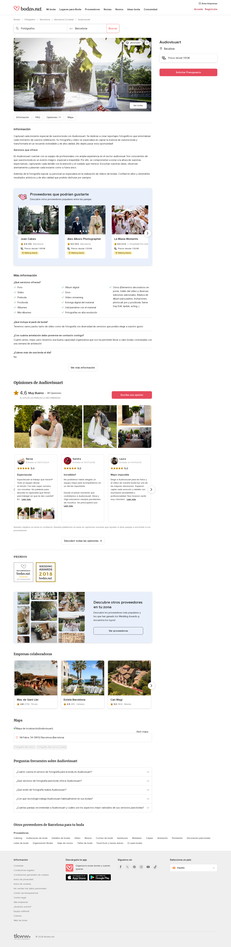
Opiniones (54, 117)
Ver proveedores (118, 630)
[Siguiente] (147, 233)
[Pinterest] (134, 867)
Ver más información (83, 367)
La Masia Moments (126, 239)
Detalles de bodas (61, 838)
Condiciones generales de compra (31, 875)
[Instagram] (141, 867)
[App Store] (77, 880)
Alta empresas (21, 902)
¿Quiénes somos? (22, 906)
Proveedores (92, 9)
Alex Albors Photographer (84, 239)
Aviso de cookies (22, 884)
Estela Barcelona (74, 699)
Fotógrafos (30, 19)
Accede (198, 9)
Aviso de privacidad (23, 879)
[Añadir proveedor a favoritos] (146, 42)
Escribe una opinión (132, 395)
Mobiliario (137, 838)
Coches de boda (104, 838)
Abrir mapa (142, 731)
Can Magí (116, 699)
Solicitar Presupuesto (188, 72)
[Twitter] (127, 867)
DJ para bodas (135, 843)
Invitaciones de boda (36, 838)
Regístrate (211, 9)
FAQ (38, 117)
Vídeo (77, 838)
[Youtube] (148, 867)
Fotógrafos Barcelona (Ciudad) (52, 747)
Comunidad (150, 9)
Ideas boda (133, 9)
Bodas (17, 19)
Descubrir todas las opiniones (81, 540)
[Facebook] (120, 867)
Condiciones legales (24, 870)
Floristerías (177, 838)
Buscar (113, 28)
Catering (18, 838)
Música (88, 838)
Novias (108, 9)
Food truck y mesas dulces (110, 843)
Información (22, 117)
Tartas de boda (84, 843)
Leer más (26, 499)
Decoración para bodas (198, 838)
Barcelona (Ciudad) (64, 19)
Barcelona (45, 19)
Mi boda (51, 9)
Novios (119, 9)
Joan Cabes (28, 239)
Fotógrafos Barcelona (24, 747)
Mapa (70, 117)
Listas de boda (21, 843)
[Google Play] (100, 880)
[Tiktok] (155, 867)
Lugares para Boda (70, 9)
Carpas (149, 838)
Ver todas (138, 105)
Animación (162, 838)
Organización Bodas (43, 843)
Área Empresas (209, 3)
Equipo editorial (21, 911)
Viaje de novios (65, 843)
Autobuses (122, 838)
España (180, 867)
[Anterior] (18, 233)
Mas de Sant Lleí (27, 699)
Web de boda (20, 920)
